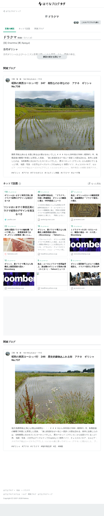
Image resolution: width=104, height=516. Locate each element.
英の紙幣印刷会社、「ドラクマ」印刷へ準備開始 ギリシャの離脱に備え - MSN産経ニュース (52, 198)
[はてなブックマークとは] (20, 183)
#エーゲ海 (75, 173)
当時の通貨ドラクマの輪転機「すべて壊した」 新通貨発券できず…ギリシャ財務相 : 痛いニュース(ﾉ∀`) (18, 232)
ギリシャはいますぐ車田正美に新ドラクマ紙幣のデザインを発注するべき (18, 198)
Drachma (12, 43)
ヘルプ (24, 494)
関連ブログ (39, 28)
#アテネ (25, 173)
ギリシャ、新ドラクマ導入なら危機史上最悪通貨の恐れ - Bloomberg (18, 266)
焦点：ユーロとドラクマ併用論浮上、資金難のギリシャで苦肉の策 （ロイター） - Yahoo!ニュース (52, 266)
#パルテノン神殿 (52, 173)
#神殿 (60, 446)
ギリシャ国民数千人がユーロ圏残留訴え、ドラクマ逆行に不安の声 (85, 265)
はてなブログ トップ (13, 11)
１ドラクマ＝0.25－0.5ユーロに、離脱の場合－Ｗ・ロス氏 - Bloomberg (84, 232)
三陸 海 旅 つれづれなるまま (24, 79)
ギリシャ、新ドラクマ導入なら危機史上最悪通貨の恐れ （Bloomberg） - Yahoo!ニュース (52, 232)
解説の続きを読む (50, 57)
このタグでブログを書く (90, 22)
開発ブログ (32, 494)
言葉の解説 (9, 28)
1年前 (40, 79)
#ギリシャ (16, 173)
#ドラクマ (65, 173)
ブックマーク (10, 191)
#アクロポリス (36, 173)
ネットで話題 (24, 28)
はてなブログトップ (45, 494)
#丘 (54, 446)
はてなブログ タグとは (11, 494)
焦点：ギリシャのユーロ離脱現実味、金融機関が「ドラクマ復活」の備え (85, 198)
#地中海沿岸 (46, 446)
